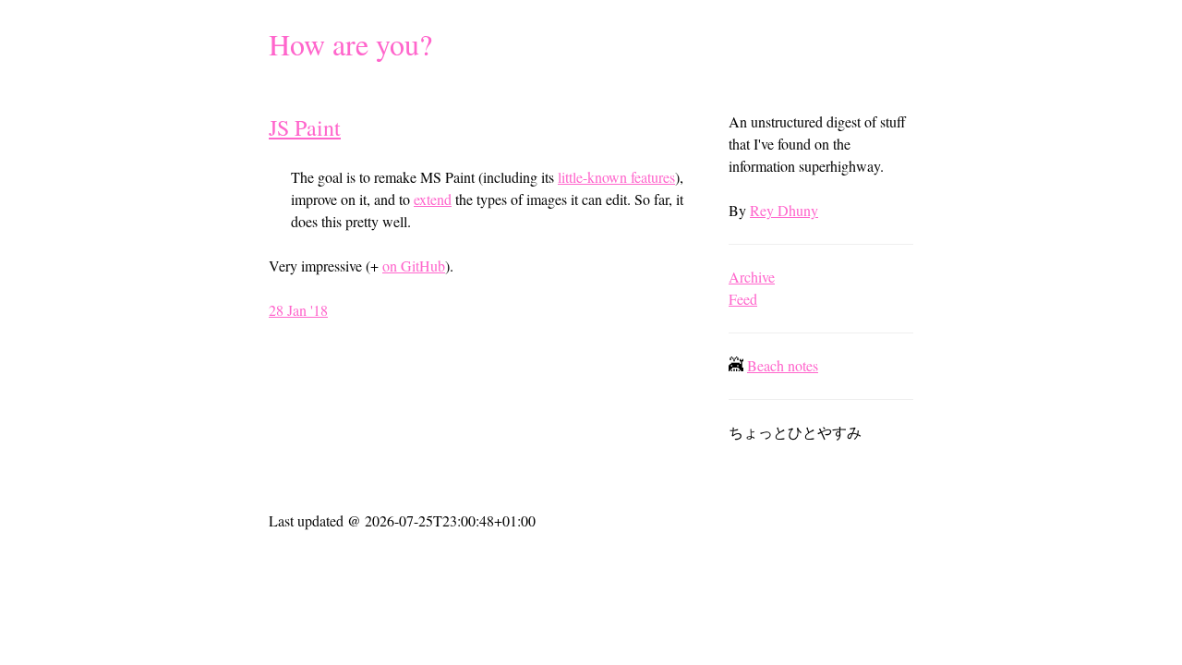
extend (433, 199)
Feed (743, 298)
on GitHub (413, 265)
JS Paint (305, 127)
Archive (752, 276)
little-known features (616, 177)
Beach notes (782, 365)
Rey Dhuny (784, 210)
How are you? (350, 44)
